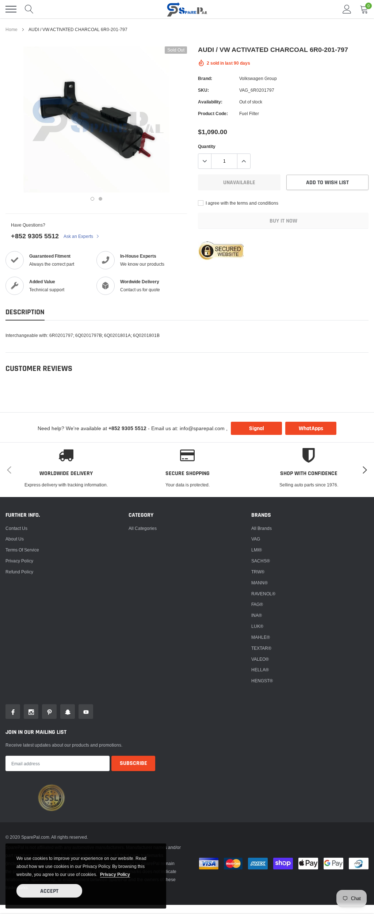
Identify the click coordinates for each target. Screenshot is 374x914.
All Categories (143, 528)
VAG (255, 539)
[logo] (187, 9)
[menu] (10, 9)
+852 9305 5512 (35, 236)
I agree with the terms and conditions (241, 203)
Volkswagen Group (258, 78)
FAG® (257, 604)
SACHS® (260, 561)
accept (49, 891)
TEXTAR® (261, 648)
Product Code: (213, 113)
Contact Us (16, 528)
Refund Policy (19, 571)
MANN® (259, 582)
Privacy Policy (19, 561)
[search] (29, 9)
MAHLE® (260, 637)
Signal (256, 428)
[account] (347, 9)
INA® (256, 615)
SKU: (203, 90)
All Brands (261, 528)
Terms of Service (22, 550)
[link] (12, 711)
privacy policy (115, 874)
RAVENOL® (263, 593)
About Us (14, 539)
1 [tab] (92, 199)
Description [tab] (25, 312)
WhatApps (311, 428)
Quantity (206, 146)
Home (11, 29)
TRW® (257, 571)
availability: (210, 102)
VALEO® (260, 659)
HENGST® (262, 680)
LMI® (256, 550)
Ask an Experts (79, 236)
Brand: (205, 78)
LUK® (257, 626)
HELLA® (260, 669)
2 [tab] (100, 199)
